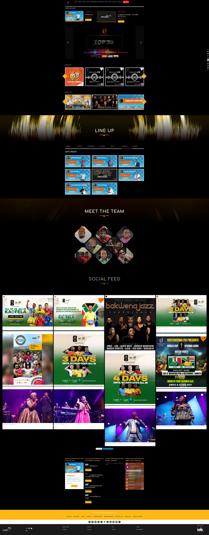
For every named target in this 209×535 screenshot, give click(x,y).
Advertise (64, 529)
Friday (113, 146)
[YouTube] (31, 528)
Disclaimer (89, 529)
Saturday (125, 146)
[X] (27, 528)
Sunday (135, 146)
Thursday (102, 146)
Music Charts (137, 516)
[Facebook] (29, 528)
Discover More (121, 21)
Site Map (113, 529)
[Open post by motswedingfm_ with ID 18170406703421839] (79, 359)
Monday (68, 146)
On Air (89, 11)
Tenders (137, 526)
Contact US (119, 516)
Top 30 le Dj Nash (109, 463)
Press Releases (139, 529)
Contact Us (89, 526)
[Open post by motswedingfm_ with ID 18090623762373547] (181, 312)
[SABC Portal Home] (8, 530)
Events (89, 516)
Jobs (113, 526)
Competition (98, 516)
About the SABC (66, 526)
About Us (128, 516)
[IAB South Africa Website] (200, 531)
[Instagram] (27, 531)
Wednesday (91, 146)
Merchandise (108, 516)
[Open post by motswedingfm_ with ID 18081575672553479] (27, 406)
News (83, 516)
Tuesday (79, 146)
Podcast (76, 516)
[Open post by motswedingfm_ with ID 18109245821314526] (130, 378)
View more (74, 76)
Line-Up (69, 516)
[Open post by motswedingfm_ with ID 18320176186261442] (79, 406)
